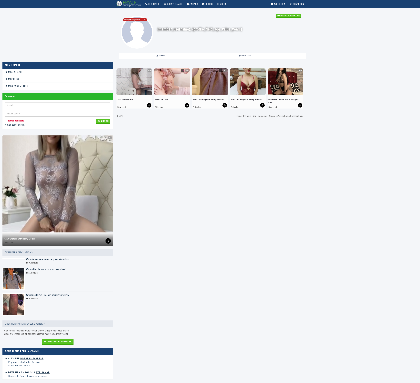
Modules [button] (13, 79)
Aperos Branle (174, 4)
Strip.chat (8, 242)
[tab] (57, 72)
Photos (208, 4)
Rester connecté (15, 120)
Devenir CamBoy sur (29, 372)
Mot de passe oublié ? (15, 124)
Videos (223, 4)
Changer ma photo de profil (135, 20)
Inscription (279, 4)
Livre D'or (246, 56)
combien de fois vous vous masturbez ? (47, 269)
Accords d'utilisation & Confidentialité (286, 116)
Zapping (193, 4)
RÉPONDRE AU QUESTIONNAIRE (57, 341)
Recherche (153, 4)
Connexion (298, 4)
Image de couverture (289, 16)
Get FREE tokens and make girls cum (283, 101)
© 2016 (120, 116)
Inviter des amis (244, 116)
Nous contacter (260, 116)
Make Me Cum (161, 99)
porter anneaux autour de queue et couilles (49, 259)
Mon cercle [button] (15, 72)
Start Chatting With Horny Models (19, 239)
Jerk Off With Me (125, 99)
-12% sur (25, 358)
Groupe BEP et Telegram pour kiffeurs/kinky (49, 295)
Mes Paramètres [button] (18, 86)
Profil (162, 56)
